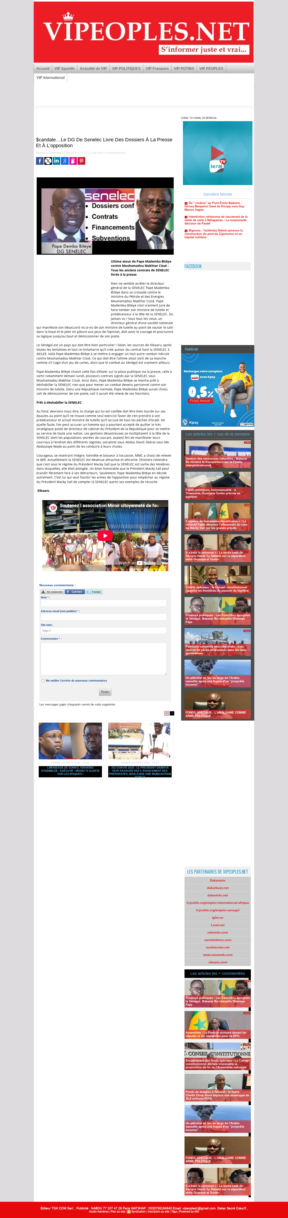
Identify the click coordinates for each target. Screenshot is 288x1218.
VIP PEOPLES (211, 69)
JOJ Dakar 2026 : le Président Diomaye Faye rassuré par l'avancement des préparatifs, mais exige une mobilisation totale (140, 771)
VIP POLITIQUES (126, 69)
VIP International (50, 78)
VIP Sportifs (64, 69)
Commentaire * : (51, 638)
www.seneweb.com (217, 955)
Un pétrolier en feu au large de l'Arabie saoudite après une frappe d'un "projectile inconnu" (215, 681)
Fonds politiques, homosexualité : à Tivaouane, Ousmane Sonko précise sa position (213, 493)
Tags (174, 1211)
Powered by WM (189, 1211)
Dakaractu (217, 880)
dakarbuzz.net (218, 888)
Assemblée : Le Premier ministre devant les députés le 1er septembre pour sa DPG (216, 1034)
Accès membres (99, 1211)
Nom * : (45, 597)
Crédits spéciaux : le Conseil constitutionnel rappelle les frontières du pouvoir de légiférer (217, 589)
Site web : (47, 625)
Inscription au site (158, 1211)
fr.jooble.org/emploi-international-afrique (218, 902)
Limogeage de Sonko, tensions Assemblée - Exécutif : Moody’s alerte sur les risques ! (70, 771)
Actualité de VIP (93, 69)
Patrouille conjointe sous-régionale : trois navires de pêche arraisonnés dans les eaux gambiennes (216, 650)
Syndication (138, 1211)
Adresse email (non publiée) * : (60, 611)
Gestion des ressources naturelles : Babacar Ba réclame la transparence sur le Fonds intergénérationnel (216, 462)
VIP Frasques (157, 69)
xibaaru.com (217, 962)
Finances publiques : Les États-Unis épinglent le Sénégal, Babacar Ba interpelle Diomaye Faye (218, 619)
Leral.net (218, 925)
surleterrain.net (218, 947)
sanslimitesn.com (217, 940)
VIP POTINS (184, 69)
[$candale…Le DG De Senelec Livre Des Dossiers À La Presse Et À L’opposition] (105, 178)
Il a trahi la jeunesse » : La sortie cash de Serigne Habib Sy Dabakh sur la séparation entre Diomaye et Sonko (215, 556)
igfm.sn (217, 917)
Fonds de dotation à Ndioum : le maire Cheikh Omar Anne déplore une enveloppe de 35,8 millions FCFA (217, 1095)
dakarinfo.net (217, 895)
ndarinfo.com (217, 932)
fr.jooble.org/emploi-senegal (217, 910)
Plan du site (118, 1211)
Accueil (42, 69)
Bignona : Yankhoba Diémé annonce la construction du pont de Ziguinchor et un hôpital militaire (213, 211)
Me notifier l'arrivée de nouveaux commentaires (76, 680)
